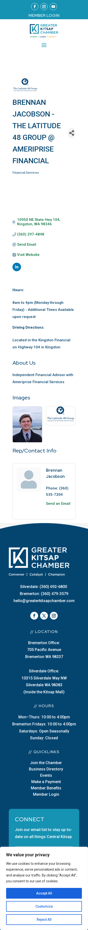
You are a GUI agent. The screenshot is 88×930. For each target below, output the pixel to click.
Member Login (46, 794)
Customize (44, 906)
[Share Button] (72, 132)
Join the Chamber (46, 762)
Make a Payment (46, 781)
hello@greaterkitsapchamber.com (44, 600)
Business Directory (46, 769)
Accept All (44, 893)
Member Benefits (46, 788)
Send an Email (58, 503)
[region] (44, 888)
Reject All (44, 919)
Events (46, 775)
